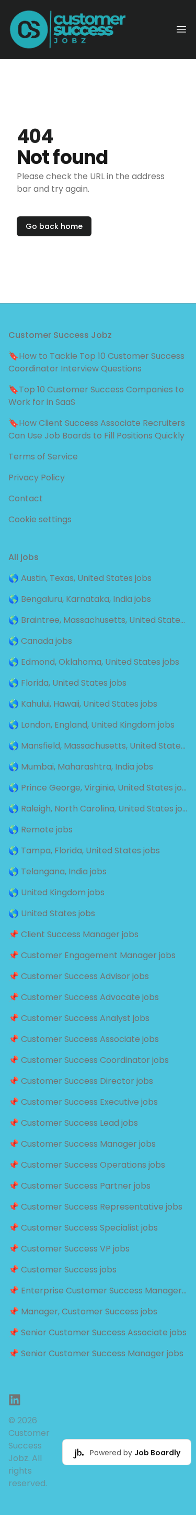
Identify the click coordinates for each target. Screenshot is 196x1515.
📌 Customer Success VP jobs (69, 1249)
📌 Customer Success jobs (62, 1270)
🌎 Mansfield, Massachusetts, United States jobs (98, 746)
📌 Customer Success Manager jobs (82, 1144)
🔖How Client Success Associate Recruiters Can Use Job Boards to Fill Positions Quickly (96, 429)
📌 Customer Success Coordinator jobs (88, 1060)
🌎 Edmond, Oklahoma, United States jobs (93, 662)
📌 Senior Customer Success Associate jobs (97, 1332)
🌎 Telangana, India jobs (57, 871)
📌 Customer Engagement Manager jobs (92, 955)
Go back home (54, 226)
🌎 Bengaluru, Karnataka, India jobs (79, 599)
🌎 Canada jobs (40, 641)
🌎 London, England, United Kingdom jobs (91, 725)
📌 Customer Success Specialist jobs (83, 1228)
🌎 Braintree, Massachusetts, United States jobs (98, 620)
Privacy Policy (36, 477)
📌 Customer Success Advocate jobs (83, 997)
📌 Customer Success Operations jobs (86, 1165)
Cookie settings (40, 519)
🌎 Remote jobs (40, 830)
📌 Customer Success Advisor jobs (78, 976)
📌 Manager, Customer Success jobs (82, 1311)
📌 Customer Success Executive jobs (83, 1102)
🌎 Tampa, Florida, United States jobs (84, 850)
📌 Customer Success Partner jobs (79, 1186)
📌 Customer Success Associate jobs (83, 1039)
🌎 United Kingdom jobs (56, 892)
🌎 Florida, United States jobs (67, 683)
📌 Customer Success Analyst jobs (78, 1018)
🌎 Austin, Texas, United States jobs (80, 578)
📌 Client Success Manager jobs (73, 934)
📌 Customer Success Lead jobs (73, 1123)
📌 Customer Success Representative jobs (95, 1207)
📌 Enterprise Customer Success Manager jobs (98, 1291)
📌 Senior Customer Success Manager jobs (95, 1353)
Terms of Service (43, 457)
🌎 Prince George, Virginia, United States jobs (98, 788)
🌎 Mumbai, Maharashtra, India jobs (80, 767)
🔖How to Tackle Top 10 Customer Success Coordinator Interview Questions (96, 362)
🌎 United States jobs (51, 913)
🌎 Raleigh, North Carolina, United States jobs (98, 809)
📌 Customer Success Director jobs (80, 1081)
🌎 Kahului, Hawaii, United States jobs (82, 704)
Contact (25, 498)
